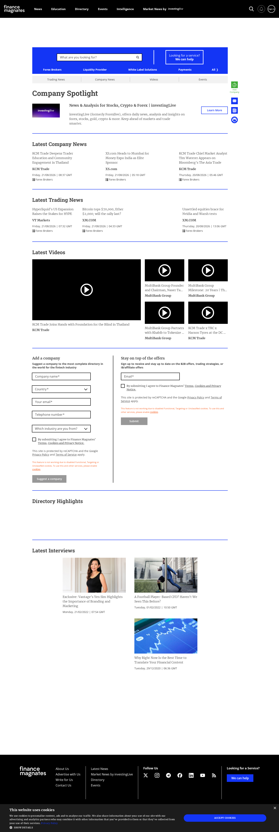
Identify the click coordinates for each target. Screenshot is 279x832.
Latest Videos (48, 252)
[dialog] (139, 818)
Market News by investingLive (112, 774)
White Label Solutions (142, 69)
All (213, 69)
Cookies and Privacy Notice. (66, 443)
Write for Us (64, 780)
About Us (62, 769)
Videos (154, 79)
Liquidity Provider (95, 69)
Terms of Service (66, 454)
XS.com (111, 169)
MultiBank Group (158, 295)
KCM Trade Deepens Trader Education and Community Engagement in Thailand (52, 157)
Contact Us (63, 785)
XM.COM (89, 220)
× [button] (274, 808)
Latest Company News (59, 144)
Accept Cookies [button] (225, 817)
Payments (185, 69)
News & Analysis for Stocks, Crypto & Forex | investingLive (122, 105)
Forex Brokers (52, 69)
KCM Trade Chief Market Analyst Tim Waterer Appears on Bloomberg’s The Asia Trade (203, 157)
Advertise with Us (68, 774)
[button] (93, 827)
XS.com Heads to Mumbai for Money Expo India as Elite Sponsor (127, 157)
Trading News (56, 79)
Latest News (99, 769)
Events (203, 79)
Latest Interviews (53, 550)
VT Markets (41, 220)
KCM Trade (40, 169)
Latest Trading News (57, 199)
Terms (42, 443)
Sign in (271, 9)
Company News (105, 79)
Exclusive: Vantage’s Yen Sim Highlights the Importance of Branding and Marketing (93, 601)
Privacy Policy (40, 454)
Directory (97, 780)
